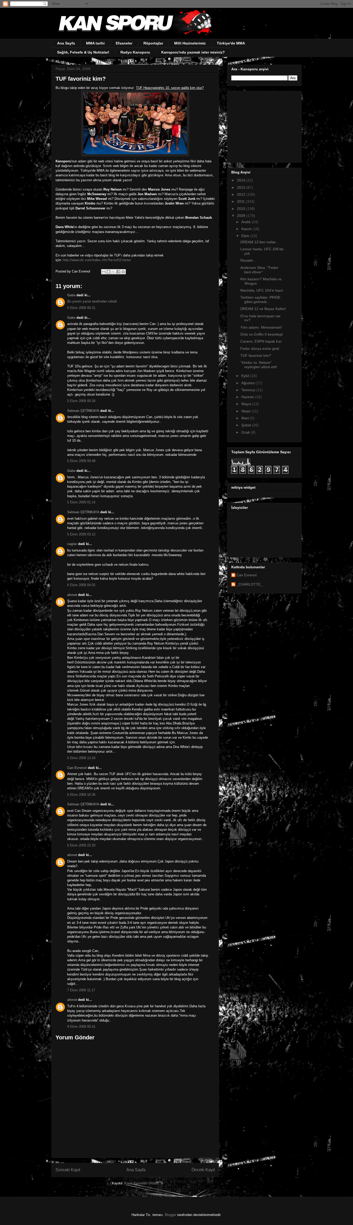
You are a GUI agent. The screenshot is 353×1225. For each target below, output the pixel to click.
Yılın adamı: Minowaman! (261, 327)
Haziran (248, 397)
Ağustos (248, 383)
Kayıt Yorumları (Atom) (141, 1183)
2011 (241, 201)
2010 (241, 209)
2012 (241, 194)
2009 (241, 216)
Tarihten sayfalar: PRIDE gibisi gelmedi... (260, 299)
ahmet (72, 595)
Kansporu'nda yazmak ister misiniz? (193, 52)
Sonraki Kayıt (68, 1170)
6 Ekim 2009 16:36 (81, 795)
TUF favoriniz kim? (255, 355)
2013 (241, 187)
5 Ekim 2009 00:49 (81, 461)
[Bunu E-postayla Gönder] (103, 271)
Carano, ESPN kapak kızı (261, 341)
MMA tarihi (95, 43)
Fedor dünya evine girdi (259, 348)
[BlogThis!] (108, 271)
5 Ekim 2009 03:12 (81, 534)
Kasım (247, 229)
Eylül (245, 376)
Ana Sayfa (66, 43)
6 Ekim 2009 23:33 (81, 845)
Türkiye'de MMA (231, 43)
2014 (241, 180)
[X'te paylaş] (113, 271)
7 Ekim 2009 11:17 (81, 990)
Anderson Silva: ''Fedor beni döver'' (259, 270)
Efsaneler (124, 43)
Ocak (246, 432)
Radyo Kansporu (135, 52)
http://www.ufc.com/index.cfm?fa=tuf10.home (97, 260)
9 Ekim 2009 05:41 (81, 1027)
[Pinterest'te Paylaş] (123, 271)
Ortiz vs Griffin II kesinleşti (261, 334)
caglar (72, 544)
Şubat (246, 425)
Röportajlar (153, 43)
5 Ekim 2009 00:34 (81, 401)
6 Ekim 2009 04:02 (81, 585)
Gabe (71, 295)
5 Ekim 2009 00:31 (81, 308)
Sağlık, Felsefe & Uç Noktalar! (83, 52)
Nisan (246, 411)
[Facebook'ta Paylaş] (118, 271)
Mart (245, 418)
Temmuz (248, 390)
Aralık (246, 222)
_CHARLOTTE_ (249, 584)
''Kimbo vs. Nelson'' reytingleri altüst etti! (258, 364)
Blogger (170, 1215)
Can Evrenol (77, 768)
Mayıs (246, 404)
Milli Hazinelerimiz (190, 43)
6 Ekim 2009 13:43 (81, 758)
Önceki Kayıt (203, 1170)
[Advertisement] (263, 125)
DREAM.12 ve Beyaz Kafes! (263, 309)
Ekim (245, 236)
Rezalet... (248, 260)
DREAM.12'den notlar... (259, 242)
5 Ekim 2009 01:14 (81, 502)
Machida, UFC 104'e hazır (261, 290)
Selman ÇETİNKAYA (83, 411)
